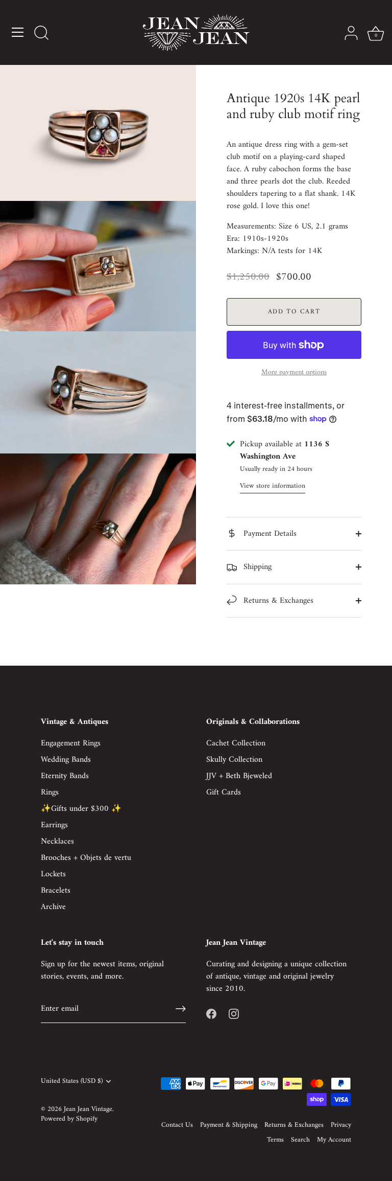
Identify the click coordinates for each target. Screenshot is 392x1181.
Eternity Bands (65, 776)
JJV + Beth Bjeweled (239, 776)
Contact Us (177, 1125)
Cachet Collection (235, 743)
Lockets (53, 874)
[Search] (41, 33)
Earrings (54, 825)
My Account (334, 1140)
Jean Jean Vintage (88, 1109)
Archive (53, 907)
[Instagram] (234, 1013)
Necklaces (57, 841)
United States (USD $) (72, 1081)
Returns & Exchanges (277, 601)
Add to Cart (294, 311)
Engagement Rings (71, 743)
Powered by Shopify (69, 1119)
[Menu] (18, 32)
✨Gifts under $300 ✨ (81, 809)
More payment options (294, 373)
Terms (275, 1140)
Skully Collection (234, 760)
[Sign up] (181, 1009)
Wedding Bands (66, 760)
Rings (50, 792)
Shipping (256, 567)
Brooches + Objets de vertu (86, 858)
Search (300, 1140)
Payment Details (269, 534)
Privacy (341, 1125)
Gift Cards (223, 792)
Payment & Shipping (228, 1125)
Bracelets (55, 890)
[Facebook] (211, 1013)
